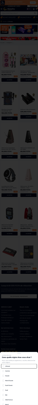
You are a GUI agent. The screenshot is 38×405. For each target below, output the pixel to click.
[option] (19, 366)
